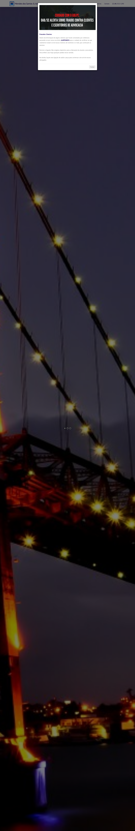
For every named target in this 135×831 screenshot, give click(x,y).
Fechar (92, 67)
